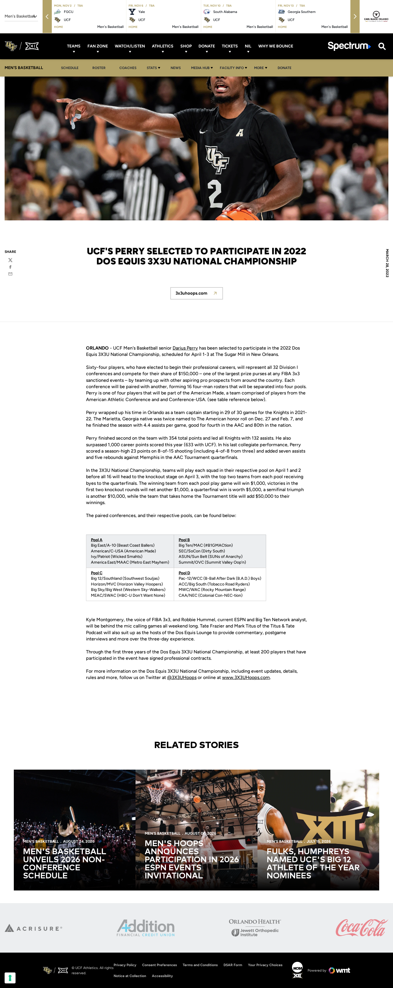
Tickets (230, 46)
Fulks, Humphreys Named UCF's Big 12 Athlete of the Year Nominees (313, 864)
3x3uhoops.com (199, 295)
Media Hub (200, 68)
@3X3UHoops (182, 677)
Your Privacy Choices (265, 965)
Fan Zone (97, 46)
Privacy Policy (125, 965)
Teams (74, 46)
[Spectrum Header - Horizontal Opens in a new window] (349, 46)
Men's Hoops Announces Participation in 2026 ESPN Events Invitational (192, 860)
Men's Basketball (41, 841)
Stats (152, 68)
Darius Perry (185, 348)
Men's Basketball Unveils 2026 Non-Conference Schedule (64, 864)
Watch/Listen (130, 46)
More (259, 68)
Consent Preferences (159, 965)
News (176, 68)
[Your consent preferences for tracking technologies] (10, 977)
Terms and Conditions (200, 965)
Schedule (70, 68)
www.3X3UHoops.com (246, 677)
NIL (248, 46)
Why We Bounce (275, 46)
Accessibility (162, 976)
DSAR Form (233, 965)
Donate (207, 46)
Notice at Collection (130, 976)
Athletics (162, 46)
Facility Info (232, 68)
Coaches (127, 68)
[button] (47, 16)
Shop (186, 46)
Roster (99, 68)
